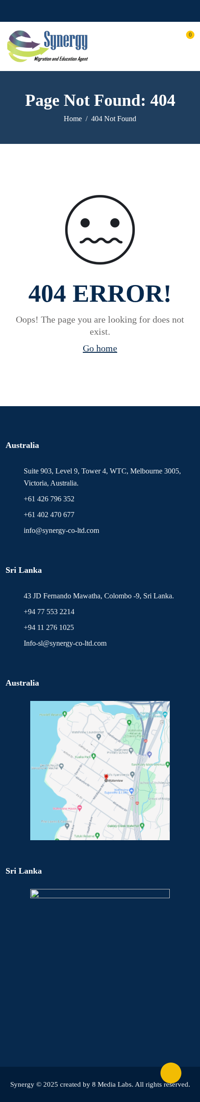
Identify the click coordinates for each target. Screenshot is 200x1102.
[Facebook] (77, 10)
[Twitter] (117, 10)
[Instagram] (104, 10)
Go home (100, 348)
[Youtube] (90, 10)
